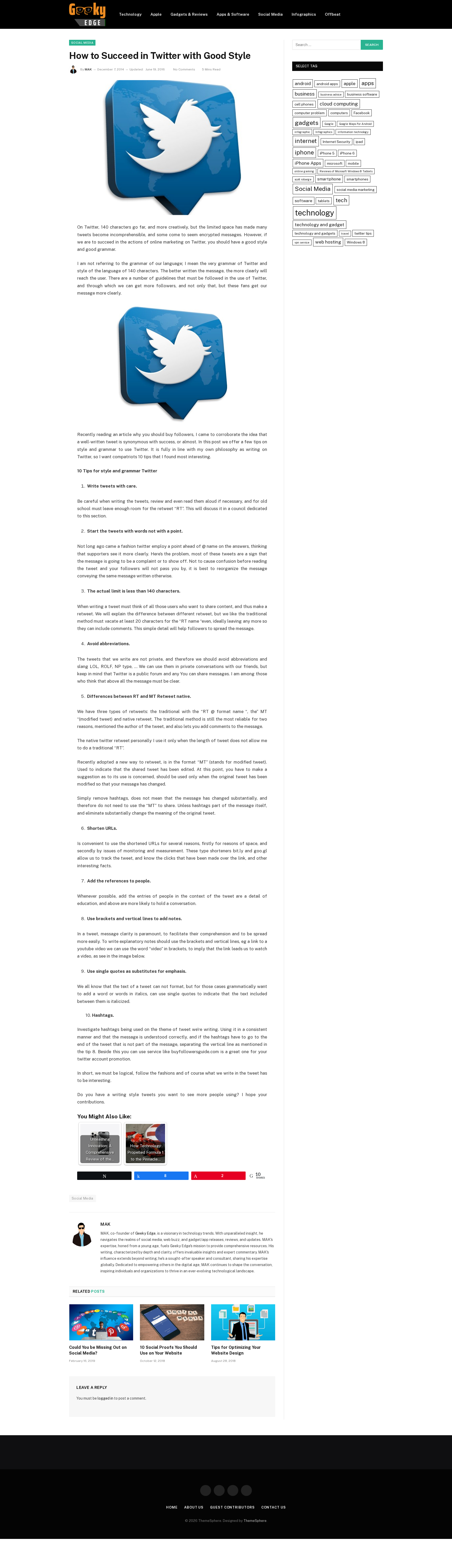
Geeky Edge (145, 1233)
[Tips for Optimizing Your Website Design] (243, 1322)
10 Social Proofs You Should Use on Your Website (168, 1350)
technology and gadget (319, 224)
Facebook (362, 113)
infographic (302, 132)
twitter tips (363, 233)
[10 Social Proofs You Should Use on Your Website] (172, 1322)
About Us (194, 1507)
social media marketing (356, 189)
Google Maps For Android (355, 123)
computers (339, 113)
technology (314, 212)
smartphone (329, 178)
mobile (353, 163)
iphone (304, 152)
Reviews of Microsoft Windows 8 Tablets (346, 171)
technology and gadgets (315, 233)
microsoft (334, 163)
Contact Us (273, 1507)
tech (341, 200)
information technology (353, 132)
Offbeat (333, 14)
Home (172, 1507)
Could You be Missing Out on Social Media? (98, 1350)
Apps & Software (233, 14)
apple (349, 83)
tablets (324, 201)
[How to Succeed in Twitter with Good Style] (172, 147)
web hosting (328, 242)
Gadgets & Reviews (189, 14)
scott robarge (303, 179)
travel (345, 233)
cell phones (304, 104)
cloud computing (339, 104)
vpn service (302, 242)
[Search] (381, 14)
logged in (105, 1398)
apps (367, 83)
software (303, 200)
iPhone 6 (347, 153)
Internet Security (336, 142)
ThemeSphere (255, 1521)
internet (306, 140)
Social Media (270, 14)
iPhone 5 (327, 153)
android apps (327, 84)
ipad (359, 142)
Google (329, 123)
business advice (331, 94)
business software (362, 94)
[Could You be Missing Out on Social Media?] (101, 1322)
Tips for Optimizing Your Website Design (236, 1350)
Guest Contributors (232, 1507)
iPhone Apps (308, 163)
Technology (130, 14)
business (305, 94)
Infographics (304, 14)
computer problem (310, 113)
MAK (88, 69)
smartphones (357, 179)
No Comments (184, 69)
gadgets (306, 122)
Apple (156, 14)
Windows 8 (356, 242)
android (303, 83)
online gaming (304, 171)
